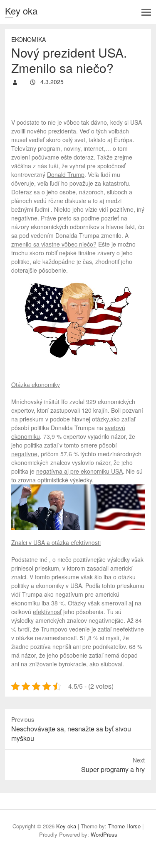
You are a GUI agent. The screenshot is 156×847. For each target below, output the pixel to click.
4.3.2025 (51, 81)
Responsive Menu (146, 12)
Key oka (21, 10)
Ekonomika (28, 39)
